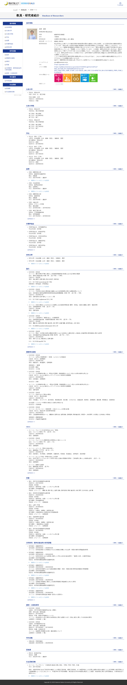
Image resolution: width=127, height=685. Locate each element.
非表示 (120, 89)
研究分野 (9, 47)
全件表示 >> (31, 219)
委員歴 (8, 88)
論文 (7, 54)
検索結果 (23, 9)
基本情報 (9, 27)
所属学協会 (9, 43)
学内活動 (9, 80)
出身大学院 (9, 34)
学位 (7, 37)
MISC (8, 61)
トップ (15, 9)
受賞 (7, 64)
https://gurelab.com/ (61, 64)
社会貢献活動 (10, 91)
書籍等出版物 (10, 58)
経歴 (7, 40)
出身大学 (9, 30)
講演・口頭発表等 (11, 73)
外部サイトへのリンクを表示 (40, 180)
